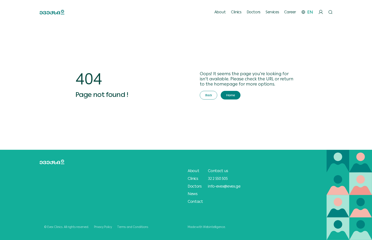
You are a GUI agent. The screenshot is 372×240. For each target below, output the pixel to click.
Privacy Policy (103, 227)
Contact (195, 201)
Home (230, 95)
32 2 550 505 (218, 178)
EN (310, 12)
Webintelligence (214, 227)
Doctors (253, 12)
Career (290, 12)
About (220, 12)
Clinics (236, 12)
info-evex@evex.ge (224, 186)
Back (208, 95)
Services (272, 12)
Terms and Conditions (132, 227)
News (193, 194)
